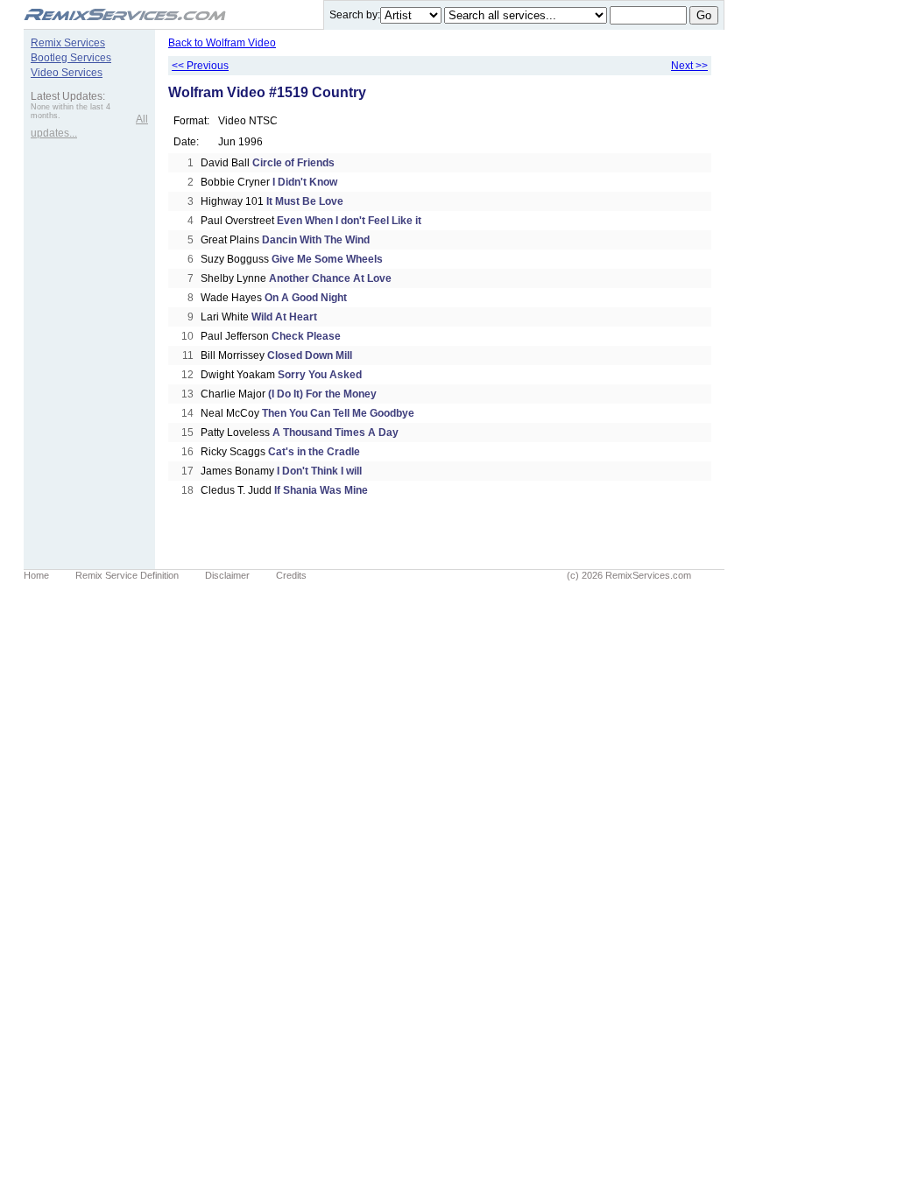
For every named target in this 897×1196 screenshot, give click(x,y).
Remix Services (68, 43)
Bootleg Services (71, 58)
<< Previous (200, 66)
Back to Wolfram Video (222, 43)
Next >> (689, 66)
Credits (291, 575)
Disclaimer (227, 575)
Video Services (66, 73)
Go (703, 15)
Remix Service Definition (127, 575)
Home (36, 575)
